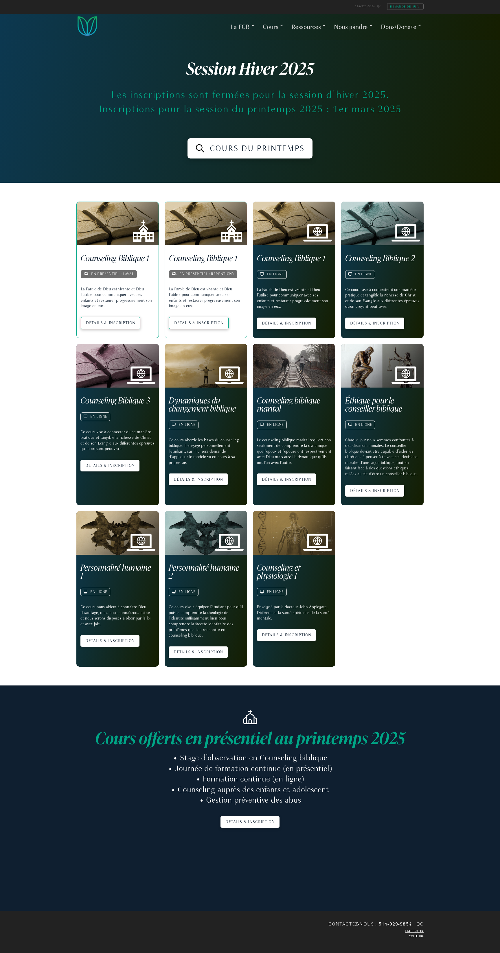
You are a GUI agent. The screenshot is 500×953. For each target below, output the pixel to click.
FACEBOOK (414, 931)
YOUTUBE (416, 936)
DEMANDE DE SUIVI (405, 6)
